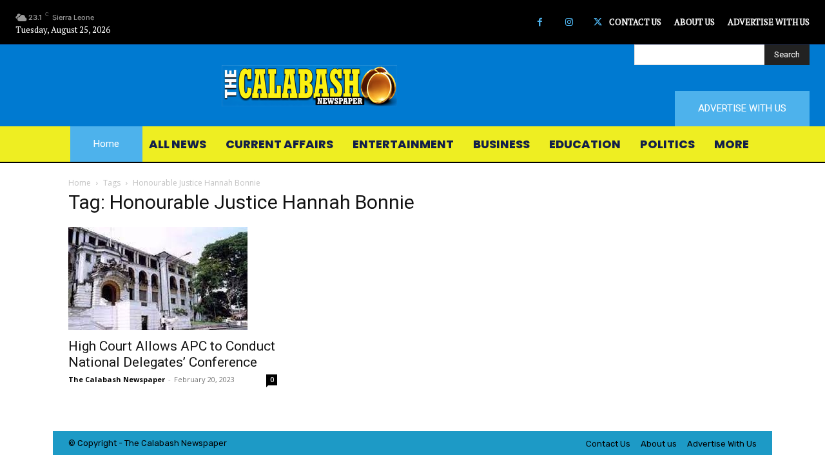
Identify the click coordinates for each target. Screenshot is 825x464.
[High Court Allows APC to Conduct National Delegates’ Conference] (172, 278)
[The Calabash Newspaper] (412, 85)
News (192, 443)
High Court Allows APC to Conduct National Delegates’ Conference (171, 354)
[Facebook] (540, 22)
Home (79, 182)
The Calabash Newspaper (116, 379)
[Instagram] (569, 22)
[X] (598, 22)
